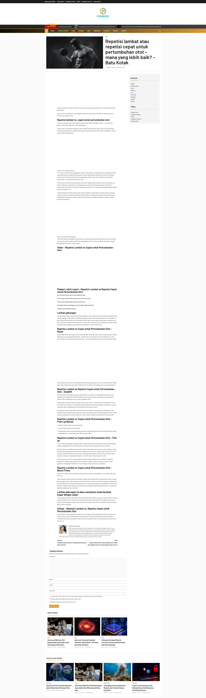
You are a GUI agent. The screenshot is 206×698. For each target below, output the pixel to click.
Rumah (52, 31)
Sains (106, 36)
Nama (51, 579)
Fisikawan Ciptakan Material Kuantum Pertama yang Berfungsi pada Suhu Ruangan (113, 642)
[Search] (160, 30)
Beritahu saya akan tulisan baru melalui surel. (63, 602)
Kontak (123, 31)
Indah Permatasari (111, 67)
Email (51, 585)
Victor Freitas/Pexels (68, 170)
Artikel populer (63, 31)
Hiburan (115, 31)
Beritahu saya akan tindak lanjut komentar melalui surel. (66, 599)
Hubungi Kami (97, 1)
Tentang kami (60, 1)
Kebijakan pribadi (70, 1)
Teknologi (97, 31)
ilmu (88, 31)
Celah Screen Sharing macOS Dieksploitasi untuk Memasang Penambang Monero (119, 26)
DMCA (78, 1)
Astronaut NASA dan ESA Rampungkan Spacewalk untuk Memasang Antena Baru (58, 642)
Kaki (93, 334)
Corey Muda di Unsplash (69, 237)
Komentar (52, 556)
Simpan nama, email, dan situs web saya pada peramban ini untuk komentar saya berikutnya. (76, 596)
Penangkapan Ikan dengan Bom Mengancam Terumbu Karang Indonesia (74, 26)
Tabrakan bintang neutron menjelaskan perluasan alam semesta (71, 543)
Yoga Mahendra (62, 647)
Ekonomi (81, 31)
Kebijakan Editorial (87, 1)
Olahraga (106, 31)
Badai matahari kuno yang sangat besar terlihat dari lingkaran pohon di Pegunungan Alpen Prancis (102, 543)
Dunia (73, 31)
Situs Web (52, 590)
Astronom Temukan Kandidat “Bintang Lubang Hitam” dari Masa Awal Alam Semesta (86, 642)
